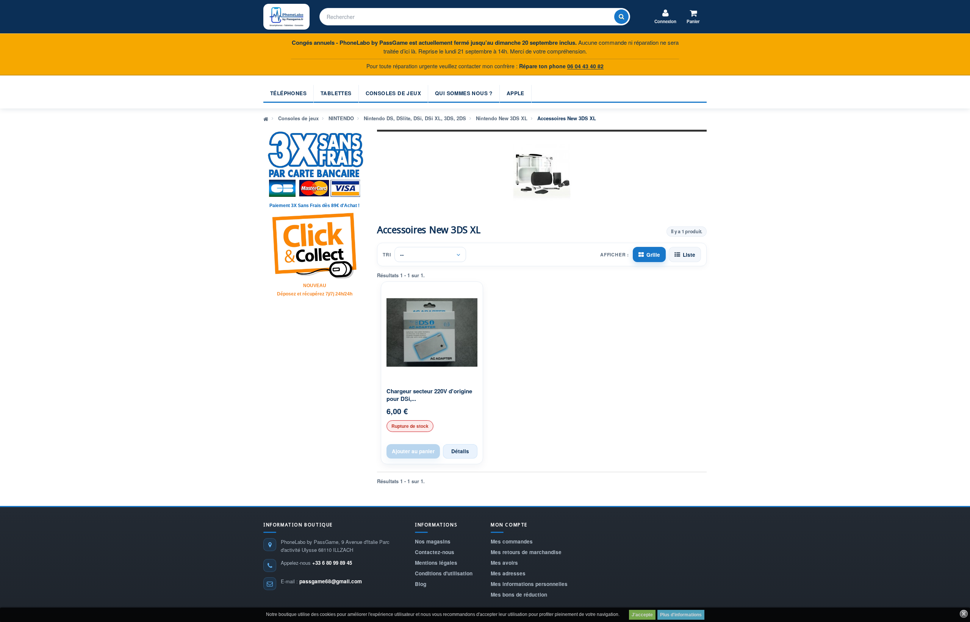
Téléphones (288, 93)
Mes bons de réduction (519, 594)
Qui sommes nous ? (464, 93)
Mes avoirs (504, 562)
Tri (387, 254)
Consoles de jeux (393, 93)
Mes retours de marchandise (526, 552)
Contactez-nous (434, 552)
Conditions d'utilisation (443, 573)
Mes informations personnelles (529, 583)
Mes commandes (512, 541)
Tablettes (336, 93)
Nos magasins (433, 541)
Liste (689, 254)
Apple (515, 93)
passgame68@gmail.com (330, 581)
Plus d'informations (681, 614)
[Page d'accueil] (265, 118)
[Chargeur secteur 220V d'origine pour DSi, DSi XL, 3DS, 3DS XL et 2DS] (431, 332)
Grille (653, 254)
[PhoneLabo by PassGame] (286, 17)
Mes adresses (508, 573)
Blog (420, 583)
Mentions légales (436, 562)
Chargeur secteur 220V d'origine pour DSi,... (429, 395)
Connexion (665, 21)
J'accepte (642, 614)
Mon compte (509, 525)
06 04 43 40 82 (585, 66)
